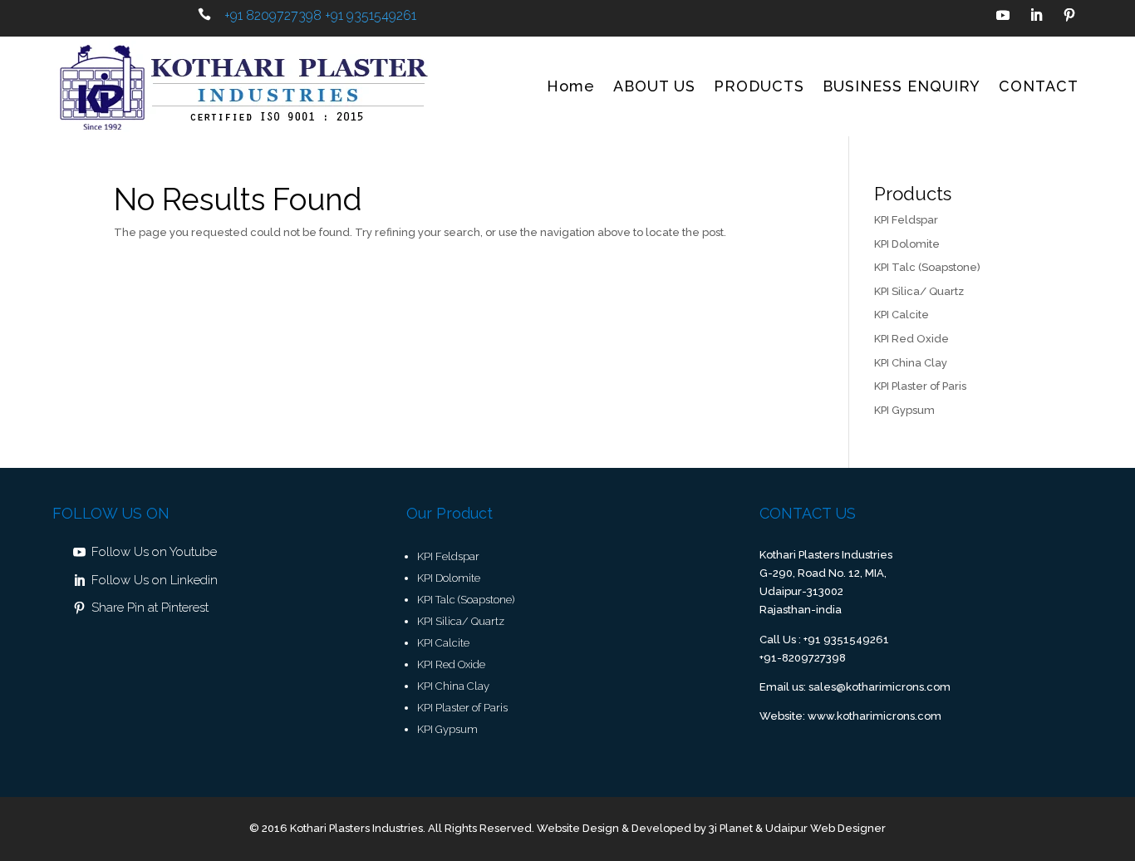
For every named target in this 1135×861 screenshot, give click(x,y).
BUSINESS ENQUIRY (901, 86)
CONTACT (1038, 86)
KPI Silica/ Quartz (919, 291)
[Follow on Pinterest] (1069, 15)
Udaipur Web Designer (825, 828)
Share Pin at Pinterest (150, 607)
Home (571, 86)
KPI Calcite (901, 314)
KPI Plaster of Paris (920, 386)
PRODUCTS (759, 86)
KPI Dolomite (907, 244)
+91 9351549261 (370, 15)
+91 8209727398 (273, 15)
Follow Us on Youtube (154, 551)
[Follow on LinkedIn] (1036, 15)
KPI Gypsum (904, 410)
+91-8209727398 (802, 658)
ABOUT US (654, 86)
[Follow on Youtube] (1003, 15)
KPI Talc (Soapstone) (927, 267)
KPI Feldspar (906, 220)
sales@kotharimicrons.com (879, 687)
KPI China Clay (910, 363)
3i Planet (731, 828)
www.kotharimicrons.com (874, 716)
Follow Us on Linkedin (154, 580)
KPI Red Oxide (911, 338)
